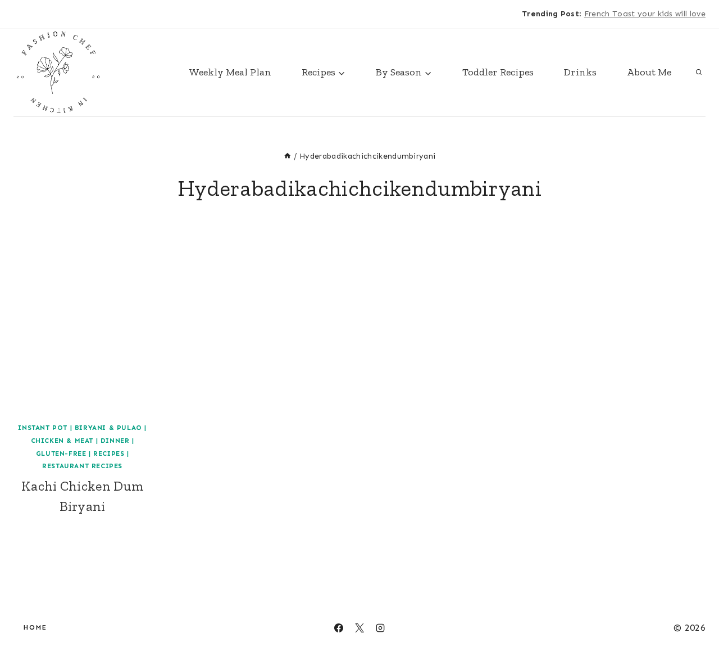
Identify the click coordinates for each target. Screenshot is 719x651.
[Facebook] (22, 14)
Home (35, 627)
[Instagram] (67, 14)
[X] (45, 14)
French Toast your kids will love (645, 14)
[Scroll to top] (693, 608)
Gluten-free (61, 453)
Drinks (580, 72)
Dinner (115, 441)
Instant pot (42, 428)
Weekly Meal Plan (230, 72)
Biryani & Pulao (108, 428)
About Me (649, 72)
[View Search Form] (699, 72)
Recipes (108, 453)
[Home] (288, 156)
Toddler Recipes (498, 72)
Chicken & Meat (62, 441)
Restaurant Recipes (82, 466)
